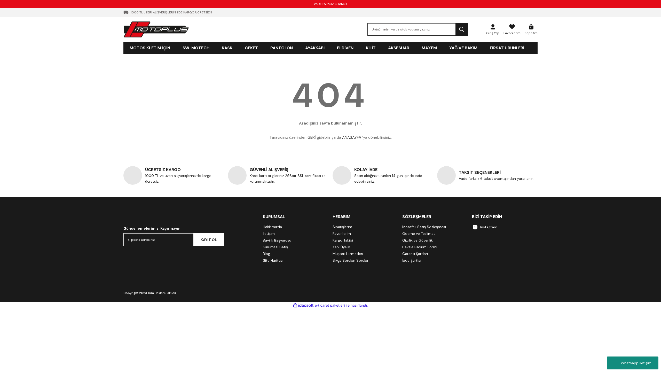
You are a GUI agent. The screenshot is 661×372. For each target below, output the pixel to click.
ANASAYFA (351, 137)
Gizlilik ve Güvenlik (417, 240)
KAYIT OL (209, 239)
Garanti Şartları (415, 253)
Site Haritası (273, 260)
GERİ (312, 137)
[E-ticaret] (330, 305)
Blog (266, 253)
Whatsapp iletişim (636, 363)
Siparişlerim (342, 226)
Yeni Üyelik (341, 247)
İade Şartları (412, 260)
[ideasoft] (303, 305)
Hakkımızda (272, 226)
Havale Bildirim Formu (420, 247)
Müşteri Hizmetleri (348, 253)
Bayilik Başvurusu (277, 240)
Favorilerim (342, 233)
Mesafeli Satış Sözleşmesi (424, 226)
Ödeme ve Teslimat (418, 233)
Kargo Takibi (343, 240)
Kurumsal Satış (275, 247)
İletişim (269, 233)
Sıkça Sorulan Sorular (350, 260)
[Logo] (156, 29)
